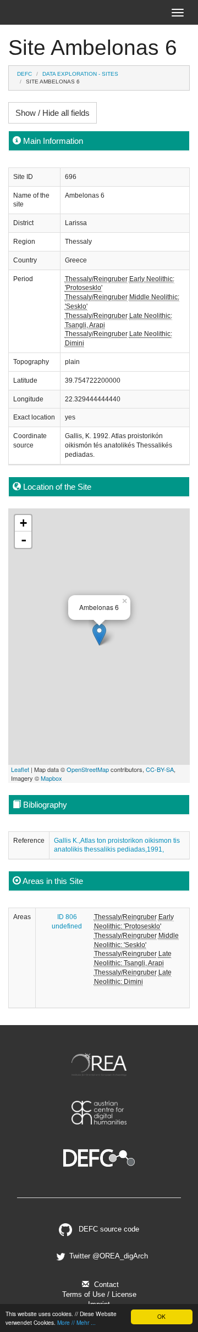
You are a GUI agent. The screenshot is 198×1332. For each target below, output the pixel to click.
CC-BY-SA (160, 769)
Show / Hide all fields (52, 112)
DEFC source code (107, 1229)
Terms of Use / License (99, 1294)
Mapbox (51, 778)
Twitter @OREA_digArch (107, 1256)
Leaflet (20, 769)
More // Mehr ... (76, 1322)
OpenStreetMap (88, 769)
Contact (105, 1284)
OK (161, 1316)
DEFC (24, 74)
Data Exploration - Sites (80, 74)
